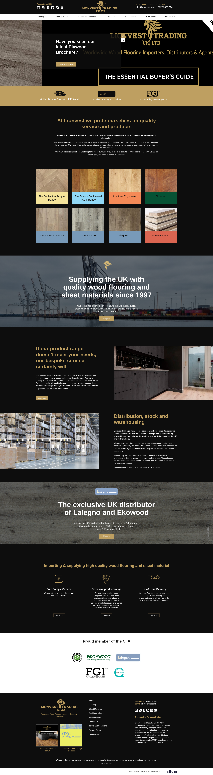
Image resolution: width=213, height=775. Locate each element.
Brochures (169, 17)
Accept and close (106, 763)
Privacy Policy (95, 730)
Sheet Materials (61, 17)
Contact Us (151, 17)
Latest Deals (110, 17)
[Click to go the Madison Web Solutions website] (170, 771)
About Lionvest (131, 17)
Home (91, 700)
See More (59, 615)
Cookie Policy (94, 734)
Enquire (106, 319)
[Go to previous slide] (81, 40)
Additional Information (87, 17)
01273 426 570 (165, 7)
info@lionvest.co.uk (145, 7)
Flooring (41, 17)
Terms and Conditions (98, 726)
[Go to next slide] (81, 36)
